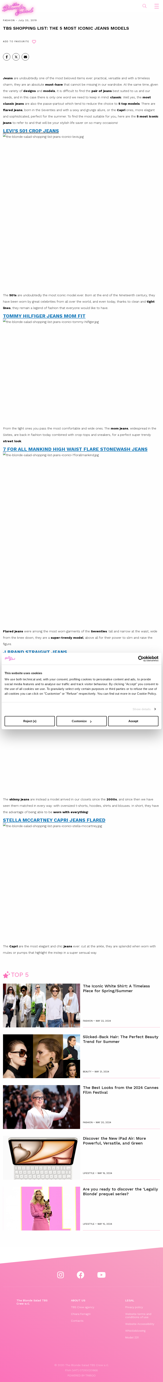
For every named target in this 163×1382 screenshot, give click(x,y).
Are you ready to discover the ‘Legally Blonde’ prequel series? (120, 1191)
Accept (133, 721)
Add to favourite (16, 41)
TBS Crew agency (82, 1307)
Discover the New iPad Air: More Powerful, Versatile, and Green (114, 1140)
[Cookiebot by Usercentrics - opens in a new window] (141, 659)
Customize (79, 721)
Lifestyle (89, 1173)
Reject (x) (29, 721)
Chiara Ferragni (80, 1313)
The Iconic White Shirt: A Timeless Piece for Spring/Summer (116, 988)
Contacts (77, 1320)
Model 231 (132, 1337)
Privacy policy (134, 1307)
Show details (142, 709)
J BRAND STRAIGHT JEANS (35, 652)
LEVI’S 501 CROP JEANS (31, 131)
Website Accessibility (139, 1323)
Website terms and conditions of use (138, 1315)
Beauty (87, 1071)
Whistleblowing (135, 1330)
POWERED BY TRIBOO (82, 1375)
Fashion (9, 20)
